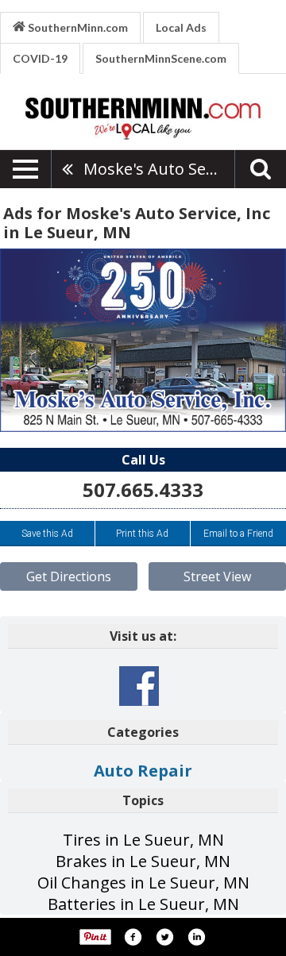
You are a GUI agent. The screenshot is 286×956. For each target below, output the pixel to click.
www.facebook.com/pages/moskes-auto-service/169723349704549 (139, 686)
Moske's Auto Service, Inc (158, 168)
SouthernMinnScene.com (160, 58)
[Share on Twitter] (164, 937)
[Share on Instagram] (196, 937)
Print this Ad (142, 533)
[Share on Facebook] (132, 937)
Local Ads (181, 27)
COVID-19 (40, 58)
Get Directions (68, 576)
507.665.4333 (143, 489)
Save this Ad (47, 533)
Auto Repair (143, 770)
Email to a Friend (238, 533)
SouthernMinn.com (76, 27)
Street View (217, 576)
